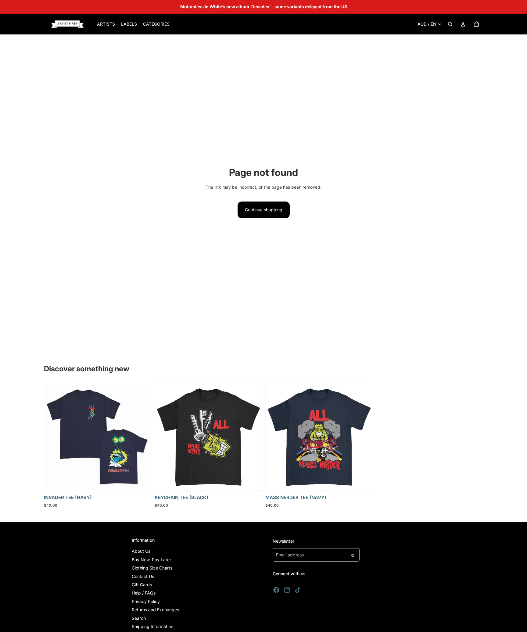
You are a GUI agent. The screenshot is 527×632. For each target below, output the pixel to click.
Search (139, 618)
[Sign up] (353, 555)
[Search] (450, 24)
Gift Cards (142, 584)
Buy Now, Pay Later (151, 559)
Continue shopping (263, 209)
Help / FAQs (144, 592)
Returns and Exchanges (155, 609)
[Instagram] (287, 590)
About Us (141, 551)
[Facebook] (276, 590)
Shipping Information (152, 626)
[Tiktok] (297, 590)
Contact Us (143, 576)
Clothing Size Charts (152, 567)
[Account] (463, 24)
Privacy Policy (146, 601)
